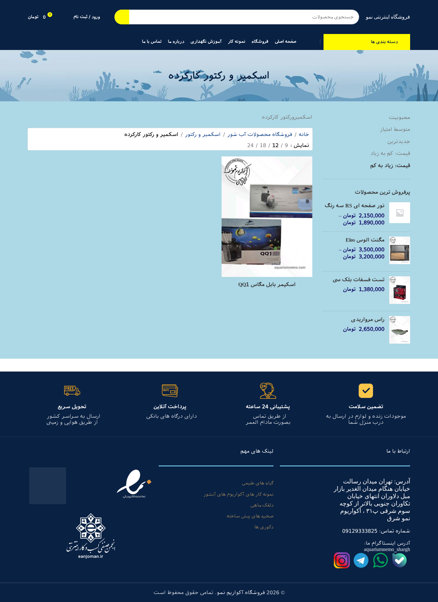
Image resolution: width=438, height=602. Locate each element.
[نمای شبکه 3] (219, 145)
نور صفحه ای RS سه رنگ (354, 206)
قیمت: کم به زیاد (390, 153)
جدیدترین (398, 141)
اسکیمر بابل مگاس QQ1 (267, 284)
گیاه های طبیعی (258, 483)
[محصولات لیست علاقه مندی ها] (64, 17)
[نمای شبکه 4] (207, 145)
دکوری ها (264, 527)
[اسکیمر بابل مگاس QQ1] (267, 217)
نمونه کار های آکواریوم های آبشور (239, 494)
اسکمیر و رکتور (203, 134)
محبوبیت (399, 117)
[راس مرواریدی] (399, 331)
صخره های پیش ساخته (250, 516)
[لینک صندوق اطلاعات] (366, 404)
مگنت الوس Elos (365, 240)
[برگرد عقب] (278, 75)
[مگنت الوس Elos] (399, 251)
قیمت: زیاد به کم (390, 166)
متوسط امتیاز (395, 129)
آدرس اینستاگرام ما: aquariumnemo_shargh (387, 546)
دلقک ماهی (262, 505)
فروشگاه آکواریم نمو (241, 592)
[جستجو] (121, 17)
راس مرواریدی (367, 319)
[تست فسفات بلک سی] (399, 291)
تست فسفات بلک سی (358, 280)
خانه (304, 134)
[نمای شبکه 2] (231, 145)
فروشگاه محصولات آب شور (259, 134)
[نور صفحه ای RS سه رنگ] (399, 214)
